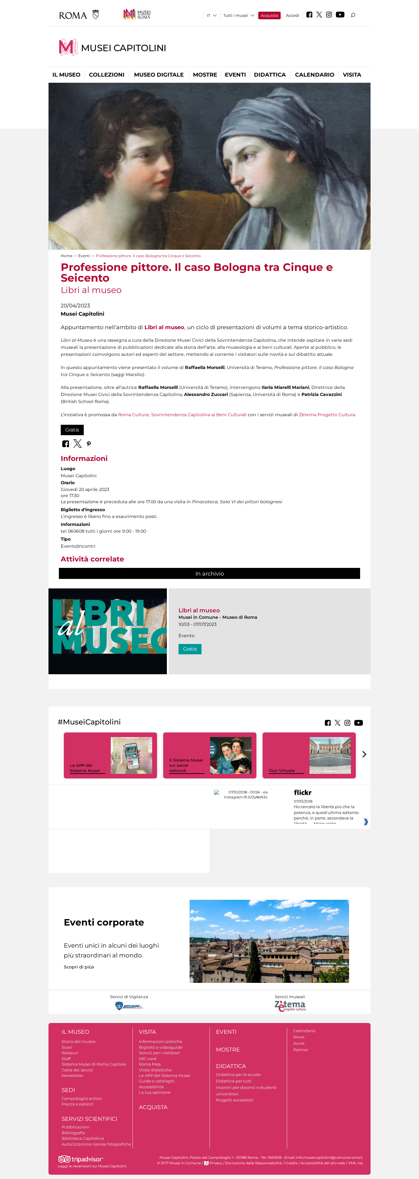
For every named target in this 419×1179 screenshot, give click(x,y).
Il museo (66, 74)
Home (66, 255)
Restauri (70, 1052)
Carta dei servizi (77, 1069)
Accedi (292, 15)
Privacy (216, 1163)
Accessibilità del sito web (323, 1163)
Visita (352, 74)
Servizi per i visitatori (159, 1052)
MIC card (147, 1058)
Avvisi (299, 1043)
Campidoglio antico (82, 1098)
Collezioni (107, 74)
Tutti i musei (235, 15)
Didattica (270, 74)
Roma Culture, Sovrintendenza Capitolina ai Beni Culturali (182, 414)
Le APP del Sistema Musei (85, 768)
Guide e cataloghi (157, 1080)
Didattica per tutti (234, 1080)
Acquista (269, 15)
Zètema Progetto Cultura (327, 414)
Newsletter (72, 1075)
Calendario (314, 74)
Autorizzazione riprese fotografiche (96, 1144)
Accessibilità (151, 1086)
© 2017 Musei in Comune (179, 1163)
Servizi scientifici (89, 1119)
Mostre (205, 74)
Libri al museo (199, 610)
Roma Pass (150, 1064)
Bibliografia (73, 1132)
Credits (291, 1163)
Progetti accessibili (235, 1099)
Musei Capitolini (123, 48)
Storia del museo (78, 1041)
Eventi (235, 74)
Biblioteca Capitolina (83, 1138)
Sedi (68, 1090)
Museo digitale (159, 74)
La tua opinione (155, 1092)
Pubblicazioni (76, 1126)
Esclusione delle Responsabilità (253, 1163)
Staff (66, 1058)
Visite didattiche (155, 1069)
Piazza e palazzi (78, 1103)
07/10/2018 (326, 812)
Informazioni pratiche (160, 1041)
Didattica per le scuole (238, 1074)
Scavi (67, 1047)
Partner (300, 1049)
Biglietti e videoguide (161, 1047)
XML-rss (355, 1163)
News (298, 1036)
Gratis (72, 430)
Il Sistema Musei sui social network (186, 765)
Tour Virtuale (282, 770)
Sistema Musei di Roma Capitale (94, 1064)
